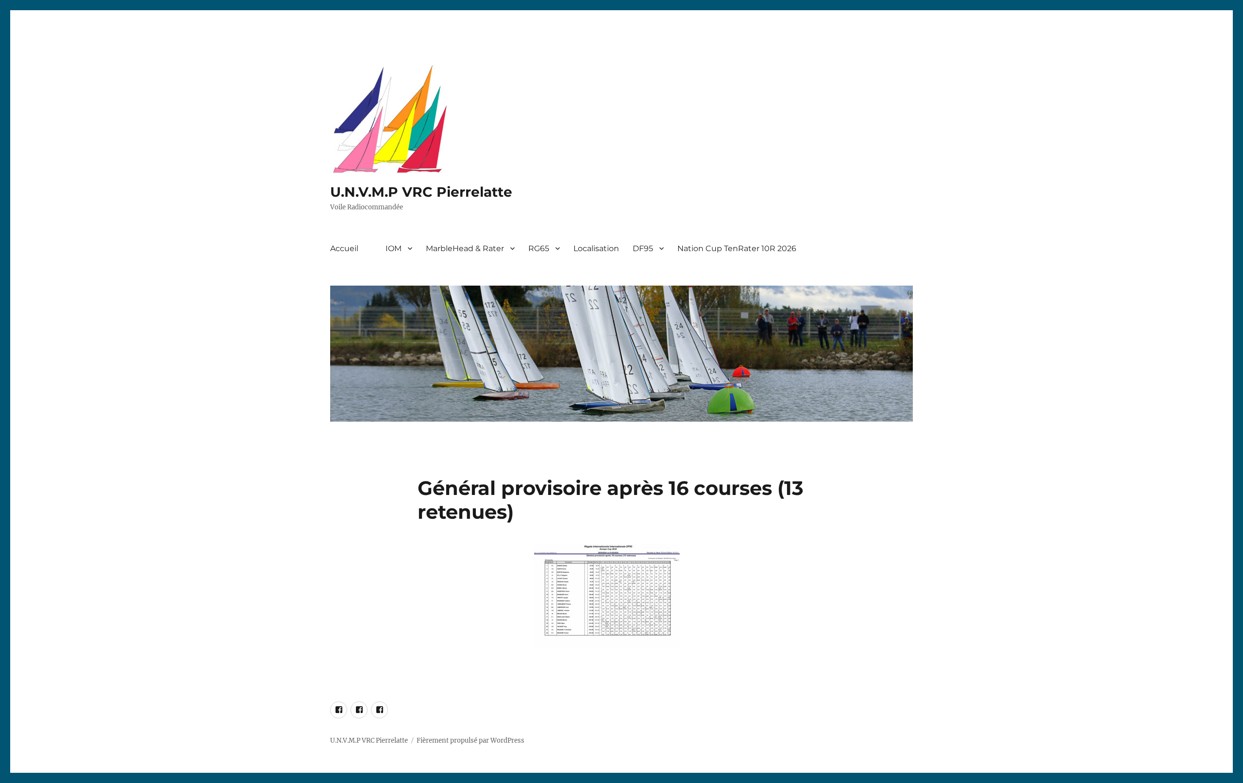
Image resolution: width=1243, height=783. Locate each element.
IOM (394, 248)
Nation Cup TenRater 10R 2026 (736, 248)
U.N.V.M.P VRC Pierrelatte (421, 192)
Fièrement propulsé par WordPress (470, 740)
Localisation (596, 248)
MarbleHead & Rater (465, 248)
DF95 (643, 248)
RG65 (538, 248)
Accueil (344, 248)
